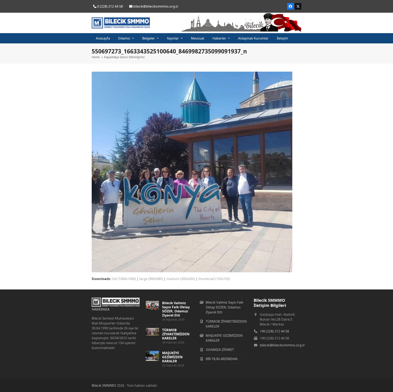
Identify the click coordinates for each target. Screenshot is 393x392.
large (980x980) (151, 279)
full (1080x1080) (124, 279)
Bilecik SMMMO (104, 385)
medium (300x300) (180, 279)
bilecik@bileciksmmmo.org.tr (282, 345)
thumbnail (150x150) (214, 279)
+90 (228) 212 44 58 (274, 331)
